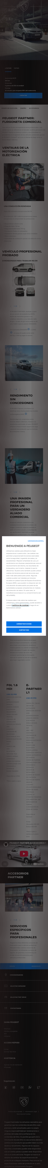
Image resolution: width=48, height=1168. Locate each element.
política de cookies (20, 605)
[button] (36, 540)
